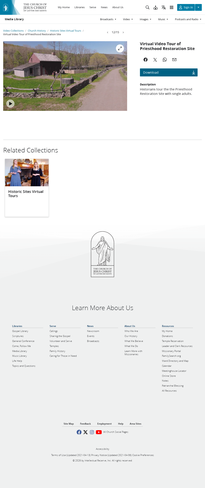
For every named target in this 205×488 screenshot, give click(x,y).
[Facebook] (146, 60)
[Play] (10, 104)
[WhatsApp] (165, 60)
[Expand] (120, 48)
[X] (155, 60)
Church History (37, 30)
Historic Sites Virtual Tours (65, 30)
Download (151, 72)
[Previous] (108, 32)
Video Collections (13, 30)
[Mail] (174, 60)
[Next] (123, 32)
